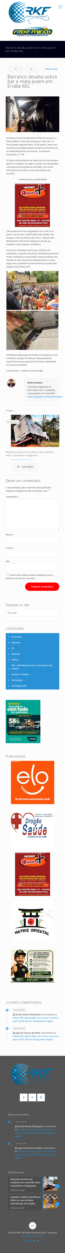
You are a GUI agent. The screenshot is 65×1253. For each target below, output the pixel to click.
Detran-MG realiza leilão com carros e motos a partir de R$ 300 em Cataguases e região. (36, 1133)
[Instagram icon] (38, 1240)
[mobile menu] (60, 7)
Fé (12, 648)
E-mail (9, 548)
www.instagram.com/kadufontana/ (45, 396)
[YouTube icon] (34, 1240)
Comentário (12, 496)
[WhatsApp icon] (27, 1240)
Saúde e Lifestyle (20, 674)
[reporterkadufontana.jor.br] (30, 13)
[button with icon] (24, 1097)
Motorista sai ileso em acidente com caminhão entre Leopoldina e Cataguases (29, 453)
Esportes (15, 642)
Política (15, 659)
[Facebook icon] (30, 1240)
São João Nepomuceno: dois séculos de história (32, 667)
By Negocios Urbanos (32, 1236)
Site (8, 561)
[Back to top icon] (32, 1225)
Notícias (15, 654)
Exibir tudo (52, 69)
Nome (9, 534)
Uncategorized (18, 685)
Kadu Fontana (34, 382)
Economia (16, 637)
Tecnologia (17, 680)
